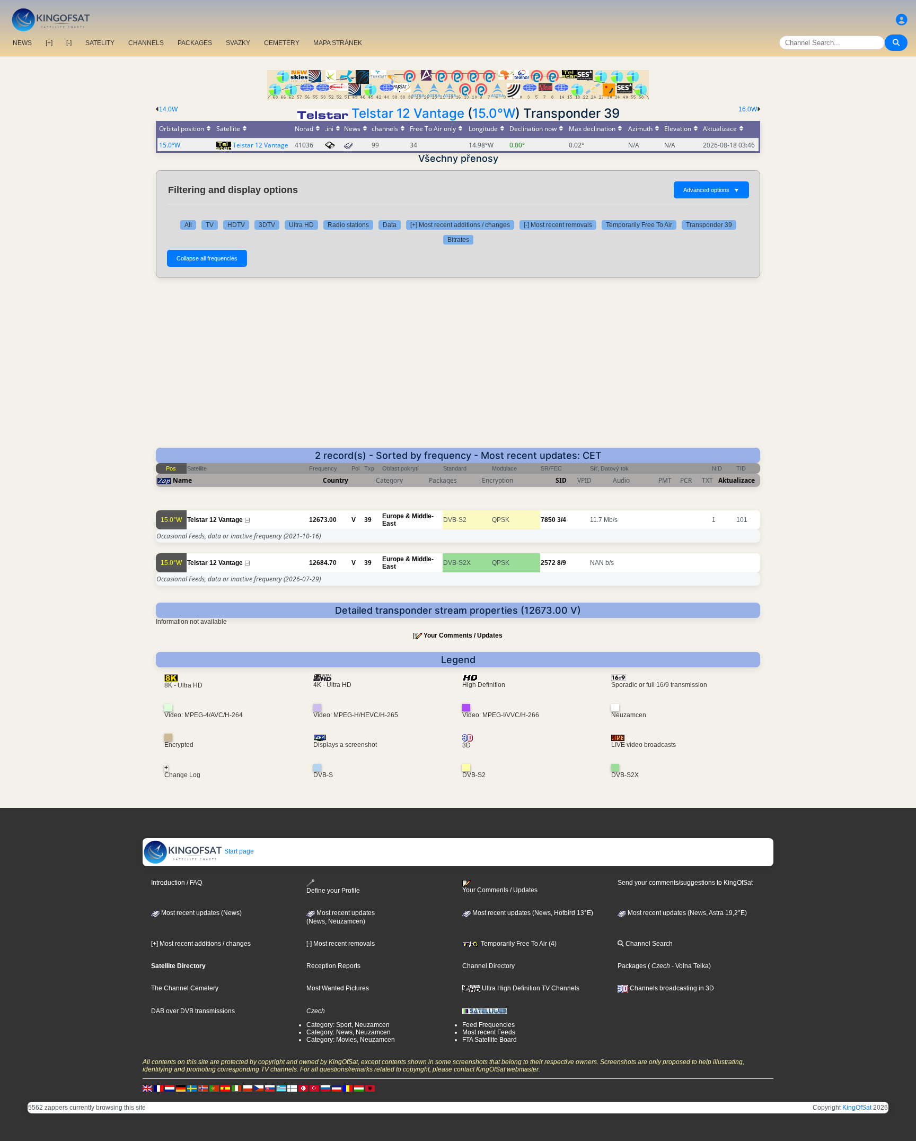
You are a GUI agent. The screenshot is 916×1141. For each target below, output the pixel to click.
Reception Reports (333, 966)
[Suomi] (292, 1088)
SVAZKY (238, 43)
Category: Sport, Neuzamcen (348, 1025)
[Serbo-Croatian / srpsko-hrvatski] (336, 1088)
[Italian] (236, 1088)
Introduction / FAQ (176, 882)
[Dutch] (169, 1088)
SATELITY (99, 43)
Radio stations (348, 225)
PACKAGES (195, 43)
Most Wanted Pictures (337, 988)
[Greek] (281, 1088)
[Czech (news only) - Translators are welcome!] (258, 1088)
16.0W (747, 109)
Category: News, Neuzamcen (348, 1032)
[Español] (225, 1088)
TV (210, 225)
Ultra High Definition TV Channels (529, 988)
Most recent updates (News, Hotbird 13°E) (532, 913)
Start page (238, 851)
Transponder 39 (709, 225)
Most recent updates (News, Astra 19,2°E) (686, 913)
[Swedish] (192, 1088)
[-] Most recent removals (558, 225)
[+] (49, 43)
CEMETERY (282, 43)
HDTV (236, 225)
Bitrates (458, 239)
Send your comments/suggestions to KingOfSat (685, 882)
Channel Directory (488, 966)
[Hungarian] (359, 1088)
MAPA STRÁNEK (337, 43)
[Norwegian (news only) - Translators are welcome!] (203, 1088)
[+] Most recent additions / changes (460, 225)
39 (368, 520)
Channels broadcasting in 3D (671, 988)
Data (390, 225)
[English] (147, 1088)
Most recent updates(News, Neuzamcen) (340, 917)
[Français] (158, 1088)
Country (335, 480)
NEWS (22, 43)
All (188, 225)
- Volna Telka (689, 966)
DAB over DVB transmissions (193, 1011)
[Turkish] (314, 1088)
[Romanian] (348, 1088)
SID (561, 480)
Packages (632, 966)
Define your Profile (333, 890)
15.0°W (493, 113)
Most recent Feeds (488, 1032)
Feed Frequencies (488, 1025)
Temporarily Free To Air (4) (518, 943)
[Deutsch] (181, 1088)
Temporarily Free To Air (639, 225)
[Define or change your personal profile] (902, 20)
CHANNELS (146, 43)
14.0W (168, 109)
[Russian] (325, 1088)
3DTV (267, 225)
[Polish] (247, 1088)
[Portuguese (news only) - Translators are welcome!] (214, 1088)
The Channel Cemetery (184, 988)
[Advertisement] (458, 368)
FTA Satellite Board (489, 1039)
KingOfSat (856, 1107)
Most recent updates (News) (201, 913)
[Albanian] (370, 1088)
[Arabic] (303, 1088)
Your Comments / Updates (463, 635)
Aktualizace (736, 480)
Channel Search (648, 943)
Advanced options (711, 190)
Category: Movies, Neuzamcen (350, 1039)
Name (182, 480)
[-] (69, 43)
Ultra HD (301, 225)
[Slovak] (270, 1088)
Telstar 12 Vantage (407, 113)
